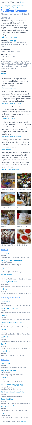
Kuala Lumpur (5, 6)
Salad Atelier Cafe (8, 406)
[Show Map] (11, 41)
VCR (2, 413)
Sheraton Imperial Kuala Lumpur (11, 8)
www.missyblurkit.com (9, 118)
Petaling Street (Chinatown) (11, 260)
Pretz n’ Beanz (6, 363)
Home (22, 2)
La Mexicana (5, 351)
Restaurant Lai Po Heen (10, 308)
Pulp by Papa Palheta (9, 370)
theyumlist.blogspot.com (10, 88)
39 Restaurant (6, 275)
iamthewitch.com (7, 149)
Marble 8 (4, 377)
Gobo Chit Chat (7, 399)
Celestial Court (6, 315)
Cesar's (3, 344)
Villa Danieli (5, 301)
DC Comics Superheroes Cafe (12, 392)
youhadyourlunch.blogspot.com (12, 103)
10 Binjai (4, 289)
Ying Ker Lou (5, 267)
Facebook (14, 37)
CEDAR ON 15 (6, 337)
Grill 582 (4, 330)
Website (4, 37)
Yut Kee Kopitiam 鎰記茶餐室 (12, 385)
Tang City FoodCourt (9, 282)
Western (3, 73)
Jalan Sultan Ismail (18, 6)
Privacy (23, 422)
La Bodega (5, 253)
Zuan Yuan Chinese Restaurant (13, 322)
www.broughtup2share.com (11, 169)
